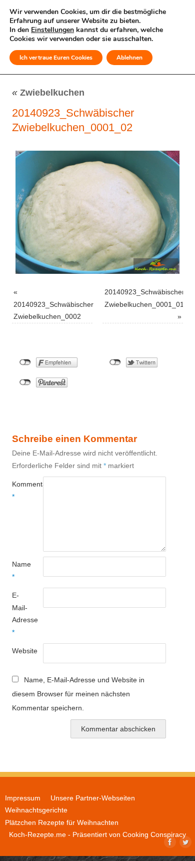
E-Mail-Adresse (20, 613)
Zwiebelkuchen (48, 93)
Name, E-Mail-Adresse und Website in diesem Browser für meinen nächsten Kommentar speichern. (78, 693)
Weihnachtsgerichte (36, 810)
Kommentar (20, 490)
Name (20, 570)
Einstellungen (52, 30)
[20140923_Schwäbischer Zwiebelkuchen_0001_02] (97, 212)
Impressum (22, 798)
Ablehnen (129, 58)
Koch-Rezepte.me (37, 834)
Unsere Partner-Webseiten (92, 798)
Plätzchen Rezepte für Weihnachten (61, 822)
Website (20, 651)
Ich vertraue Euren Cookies (56, 58)
